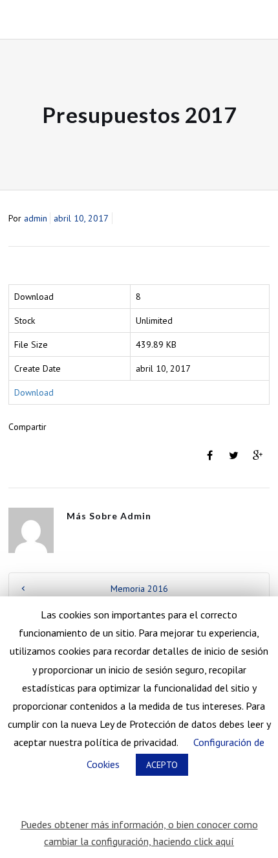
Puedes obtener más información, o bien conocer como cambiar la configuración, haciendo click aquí (139, 833)
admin (35, 218)
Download (34, 392)
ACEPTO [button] (162, 765)
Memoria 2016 (139, 588)
